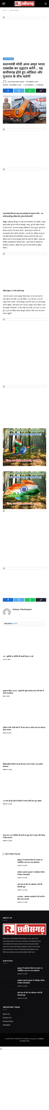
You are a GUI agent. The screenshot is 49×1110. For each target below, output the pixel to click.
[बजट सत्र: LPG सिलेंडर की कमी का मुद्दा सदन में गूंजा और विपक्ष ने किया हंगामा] (24, 820)
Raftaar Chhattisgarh (16, 81)
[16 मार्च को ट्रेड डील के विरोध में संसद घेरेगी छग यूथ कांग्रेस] (24, 785)
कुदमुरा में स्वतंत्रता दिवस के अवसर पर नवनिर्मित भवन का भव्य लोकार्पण (30, 861)
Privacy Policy (8, 1021)
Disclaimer (6, 1025)
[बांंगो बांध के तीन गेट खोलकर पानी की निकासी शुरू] (9, 887)
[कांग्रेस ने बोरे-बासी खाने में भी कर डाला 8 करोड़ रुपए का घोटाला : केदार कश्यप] (24, 712)
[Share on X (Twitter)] (19, 91)
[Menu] (3, 3)
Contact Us (7, 1018)
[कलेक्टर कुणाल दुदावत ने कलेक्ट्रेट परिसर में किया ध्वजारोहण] (9, 875)
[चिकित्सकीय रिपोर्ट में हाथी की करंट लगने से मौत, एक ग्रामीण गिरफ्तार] (24, 749)
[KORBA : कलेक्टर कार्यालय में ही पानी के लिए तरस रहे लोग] (9, 899)
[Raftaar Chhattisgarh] (24, 3)
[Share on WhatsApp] (30, 91)
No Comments (29, 85)
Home (5, 10)
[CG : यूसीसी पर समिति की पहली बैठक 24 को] (24, 641)
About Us (6, 1014)
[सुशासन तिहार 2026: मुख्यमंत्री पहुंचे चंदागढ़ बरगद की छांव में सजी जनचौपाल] (24, 675)
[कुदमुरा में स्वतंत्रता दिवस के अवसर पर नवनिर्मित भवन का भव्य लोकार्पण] (9, 862)
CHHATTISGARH (14, 10)
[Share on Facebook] (8, 91)
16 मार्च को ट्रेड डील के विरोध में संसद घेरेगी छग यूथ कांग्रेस (22, 801)
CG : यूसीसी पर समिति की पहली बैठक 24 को (18, 656)
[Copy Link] (41, 91)
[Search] (45, 3)
